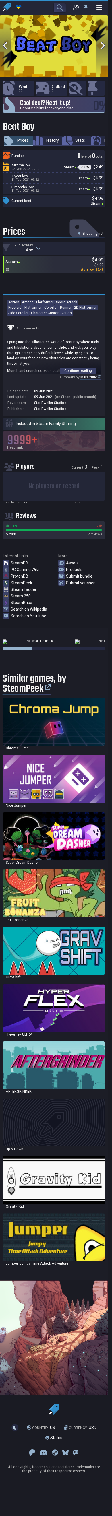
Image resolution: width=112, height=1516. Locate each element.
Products (74, 569)
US (43, 1427)
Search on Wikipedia (29, 609)
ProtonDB (19, 576)
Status (55, 1438)
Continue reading (78, 370)
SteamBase (21, 602)
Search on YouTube (28, 616)
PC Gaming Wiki (25, 569)
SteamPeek (21, 583)
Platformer (44, 302)
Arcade (28, 302)
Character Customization (51, 313)
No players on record (54, 486)
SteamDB (19, 563)
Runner (66, 307)
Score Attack (66, 302)
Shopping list (92, 233)
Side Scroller (18, 313)
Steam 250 (21, 596)
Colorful (50, 307)
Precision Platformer (25, 307)
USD (82, 1427)
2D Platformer (85, 307)
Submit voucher (80, 583)
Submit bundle (79, 576)
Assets (72, 563)
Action (13, 302)
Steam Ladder (23, 589)
